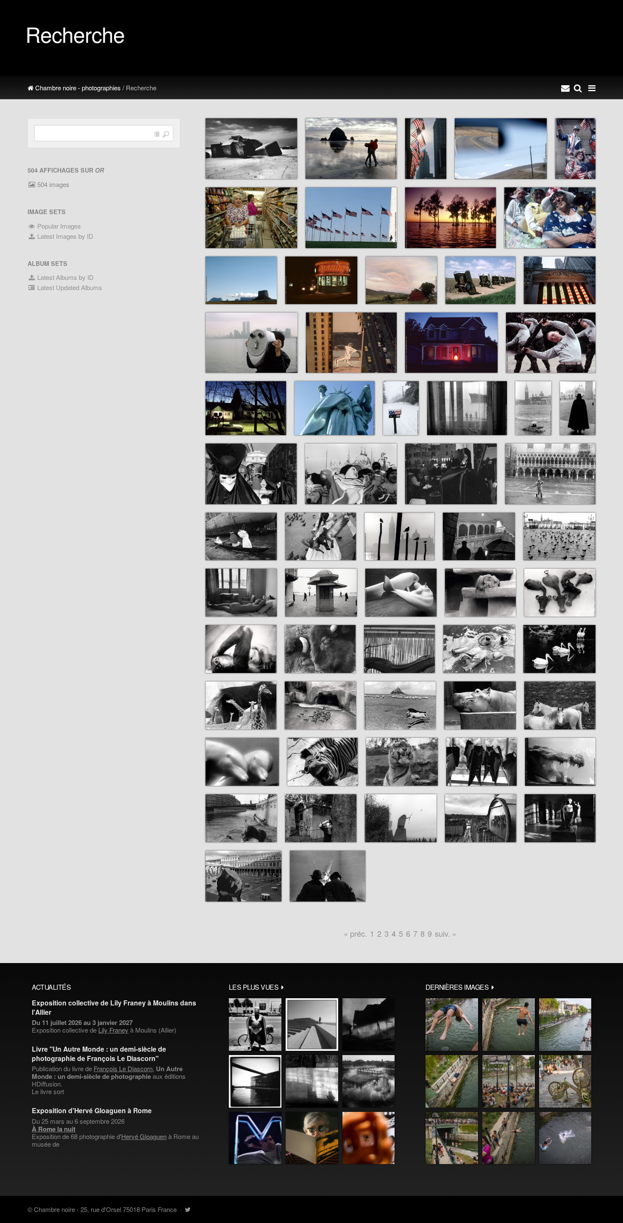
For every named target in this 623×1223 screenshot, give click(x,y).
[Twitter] (188, 1209)
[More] (282, 986)
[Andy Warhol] (312, 1138)
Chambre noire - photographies (77, 87)
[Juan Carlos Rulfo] (368, 1138)
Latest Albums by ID (65, 277)
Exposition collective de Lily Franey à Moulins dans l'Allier (114, 1007)
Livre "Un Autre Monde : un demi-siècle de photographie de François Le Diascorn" (99, 1053)
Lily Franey (113, 1029)
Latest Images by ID (64, 236)
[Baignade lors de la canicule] (452, 1024)
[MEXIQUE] (255, 1024)
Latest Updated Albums (69, 287)
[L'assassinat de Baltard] (368, 1024)
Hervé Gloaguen (144, 1136)
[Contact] (565, 87)
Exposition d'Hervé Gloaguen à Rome (92, 1110)
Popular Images (58, 225)
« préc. (355, 933)
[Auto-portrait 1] (312, 1081)
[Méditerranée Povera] (312, 1024)
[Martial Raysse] (255, 1138)
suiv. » (445, 933)
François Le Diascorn (123, 1068)
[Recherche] (578, 87)
